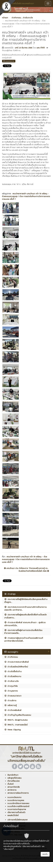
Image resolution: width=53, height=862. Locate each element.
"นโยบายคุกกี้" (8, 849)
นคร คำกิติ (41, 47)
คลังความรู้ (12, 705)
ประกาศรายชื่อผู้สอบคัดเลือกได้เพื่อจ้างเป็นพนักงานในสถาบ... (25, 616)
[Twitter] (20, 766)
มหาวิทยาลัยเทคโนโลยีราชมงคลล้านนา (18, 3)
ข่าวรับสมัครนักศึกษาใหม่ (17, 666)
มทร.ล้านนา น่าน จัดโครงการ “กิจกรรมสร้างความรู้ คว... (27, 568)
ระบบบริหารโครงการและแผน (18, 803)
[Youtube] (32, 766)
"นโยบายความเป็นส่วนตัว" (31, 846)
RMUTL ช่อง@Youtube (17, 719)
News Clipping (14, 729)
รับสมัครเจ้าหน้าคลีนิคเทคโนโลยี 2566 (33, 571)
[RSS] (38, 766)
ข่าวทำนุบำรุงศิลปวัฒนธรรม (19, 714)
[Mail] (26, 766)
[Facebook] (14, 766)
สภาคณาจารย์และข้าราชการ (18, 793)
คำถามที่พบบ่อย (13, 781)
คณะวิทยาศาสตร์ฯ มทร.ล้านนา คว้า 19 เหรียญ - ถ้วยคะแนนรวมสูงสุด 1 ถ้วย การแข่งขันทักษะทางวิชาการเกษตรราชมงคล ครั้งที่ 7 (26, 196)
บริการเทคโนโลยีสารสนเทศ (17, 819)
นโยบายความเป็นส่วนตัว (16, 812)
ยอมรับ (45, 854)
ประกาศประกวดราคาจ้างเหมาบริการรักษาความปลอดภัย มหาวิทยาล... (25, 608)
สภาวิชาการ (11, 790)
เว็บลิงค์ (10, 784)
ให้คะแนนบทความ (8, 61)
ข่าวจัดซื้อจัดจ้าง (14, 671)
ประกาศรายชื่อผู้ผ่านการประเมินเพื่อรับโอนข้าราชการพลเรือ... (23, 632)
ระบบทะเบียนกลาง (14, 797)
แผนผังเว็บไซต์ (13, 815)
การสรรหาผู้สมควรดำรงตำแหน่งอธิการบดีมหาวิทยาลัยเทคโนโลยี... (23, 639)
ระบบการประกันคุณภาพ (16, 809)
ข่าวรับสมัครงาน (14, 676)
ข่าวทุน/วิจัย (12, 686)
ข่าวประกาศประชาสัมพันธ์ (18, 661)
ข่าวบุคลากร (12, 690)
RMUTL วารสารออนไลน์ (17, 724)
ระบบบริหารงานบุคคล (15, 800)
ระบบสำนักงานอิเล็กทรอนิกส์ (18, 806)
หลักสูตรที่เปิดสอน (14, 778)
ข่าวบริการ (11, 700)
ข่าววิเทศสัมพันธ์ (14, 710)
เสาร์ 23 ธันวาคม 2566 (23, 47)
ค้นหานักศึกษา (12, 775)
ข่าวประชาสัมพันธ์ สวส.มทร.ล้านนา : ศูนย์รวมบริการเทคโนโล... (25, 624)
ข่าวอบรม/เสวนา (14, 695)
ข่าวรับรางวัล (13, 681)
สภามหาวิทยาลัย (13, 787)
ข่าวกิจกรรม (12, 656)
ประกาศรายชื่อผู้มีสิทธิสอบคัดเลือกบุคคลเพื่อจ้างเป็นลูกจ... (25, 601)
